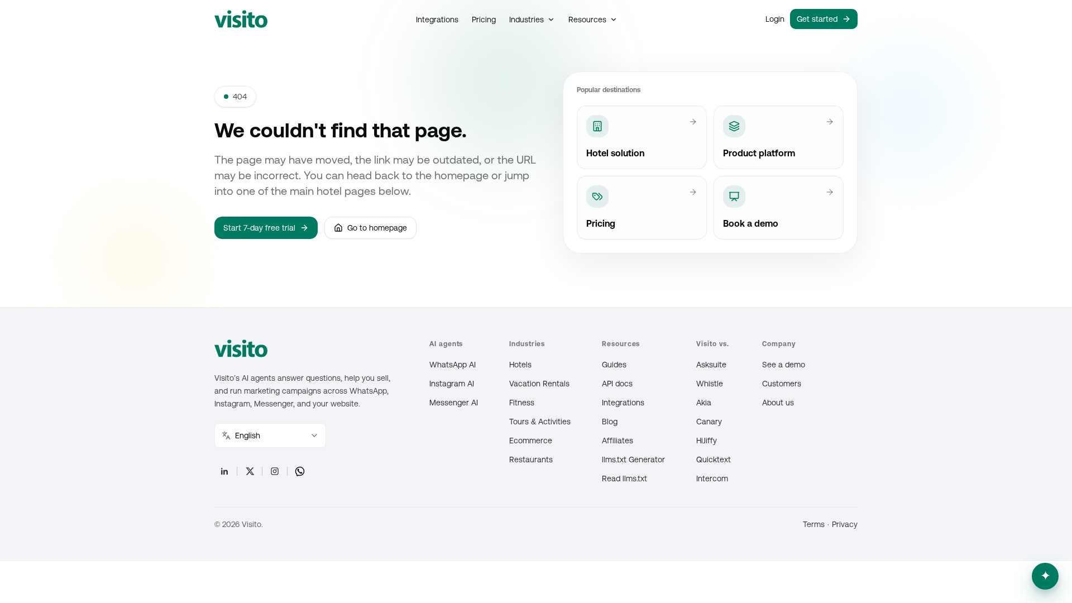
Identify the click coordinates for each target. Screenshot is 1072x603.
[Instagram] (275, 471)
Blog (610, 421)
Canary (709, 421)
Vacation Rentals (539, 383)
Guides (614, 364)
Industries (526, 19)
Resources (587, 19)
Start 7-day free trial (259, 227)
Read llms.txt (624, 478)
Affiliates (617, 440)
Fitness (521, 402)
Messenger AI (453, 402)
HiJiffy (706, 440)
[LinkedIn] (224, 471)
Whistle (709, 383)
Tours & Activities (540, 421)
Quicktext (713, 459)
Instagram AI (451, 383)
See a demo (783, 364)
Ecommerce (530, 440)
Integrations (437, 19)
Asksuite (711, 364)
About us (778, 402)
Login (774, 19)
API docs (617, 383)
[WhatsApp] (300, 471)
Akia (703, 402)
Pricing (484, 19)
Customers (781, 383)
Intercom (712, 478)
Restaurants (531, 459)
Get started (817, 19)
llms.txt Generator (633, 459)
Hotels (520, 364)
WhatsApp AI (452, 364)
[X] (250, 471)
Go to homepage (377, 227)
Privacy (845, 524)
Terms (814, 524)
